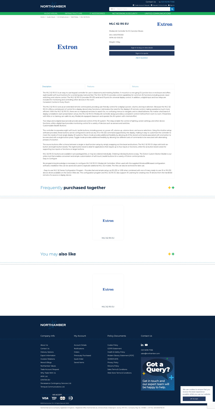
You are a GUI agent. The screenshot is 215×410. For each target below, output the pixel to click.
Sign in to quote (142, 53)
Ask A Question (142, 58)
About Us (44, 345)
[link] (142, 345)
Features (90, 87)
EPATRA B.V (45, 380)
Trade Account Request (50, 369)
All (112, 9)
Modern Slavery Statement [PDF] (121, 356)
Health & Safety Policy (116, 352)
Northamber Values (48, 366)
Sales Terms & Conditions (117, 369)
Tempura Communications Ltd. (53, 387)
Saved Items (79, 362)
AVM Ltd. (44, 376)
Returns (135, 87)
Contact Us (45, 349)
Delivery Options (47, 352)
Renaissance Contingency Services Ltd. (56, 383)
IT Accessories (97, 13)
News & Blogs (46, 362)
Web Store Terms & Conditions (119, 373)
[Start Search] (172, 9)
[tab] (63, 86)
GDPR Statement (115, 349)
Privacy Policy (113, 362)
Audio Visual (51, 13)
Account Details (80, 345)
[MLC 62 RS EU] (108, 220)
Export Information (48, 356)
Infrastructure (73, 13)
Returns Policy (113, 366)
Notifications (79, 349)
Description (46, 87)
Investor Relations (48, 359)
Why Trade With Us (48, 373)
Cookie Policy (113, 345)
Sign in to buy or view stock (142, 48)
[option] (67, 47)
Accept (195, 399)
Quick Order (78, 359)
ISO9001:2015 (113, 359)
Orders (76, 352)
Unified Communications (158, 13)
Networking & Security (124, 13)
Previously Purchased (82, 356)
